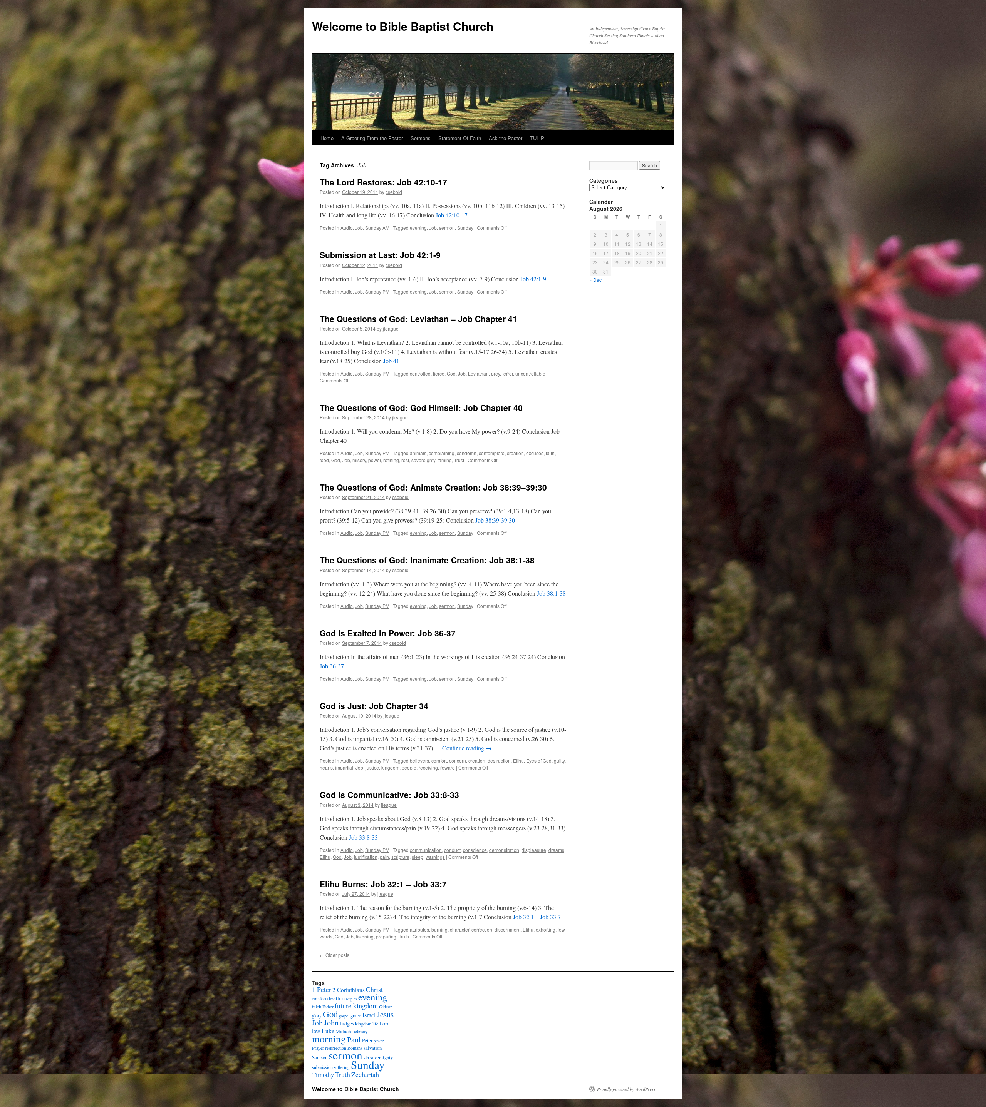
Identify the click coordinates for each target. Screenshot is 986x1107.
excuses (534, 453)
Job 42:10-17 (422, 182)
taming (445, 460)
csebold (394, 192)
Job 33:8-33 (436, 794)
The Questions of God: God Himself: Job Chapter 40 (421, 407)
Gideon (385, 1006)
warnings (435, 856)
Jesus (385, 1014)
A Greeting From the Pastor (372, 138)
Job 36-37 (437, 633)
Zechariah (365, 1074)
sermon (447, 227)
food (324, 460)
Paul (354, 1039)
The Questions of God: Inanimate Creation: (427, 560)
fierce (438, 373)
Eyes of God (539, 760)
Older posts (334, 955)
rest (405, 460)
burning (439, 929)
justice (372, 767)
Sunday (465, 227)
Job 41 (391, 361)
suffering (342, 1067)
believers (419, 760)
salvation (373, 1048)
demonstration (504, 850)
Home (327, 138)
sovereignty (423, 460)
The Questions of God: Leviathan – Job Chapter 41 (418, 318)
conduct (452, 850)
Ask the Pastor (505, 138)
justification (365, 856)
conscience (475, 850)
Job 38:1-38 (512, 560)
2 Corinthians (348, 989)
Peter (367, 1040)
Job (359, 227)
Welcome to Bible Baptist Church (402, 26)
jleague (391, 328)
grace (355, 1015)
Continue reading (467, 748)
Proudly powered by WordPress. (627, 1089)
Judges (347, 1023)
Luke (328, 1031)
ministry (360, 1031)
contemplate (492, 453)
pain (384, 856)
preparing (386, 936)
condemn (466, 453)
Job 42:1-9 (420, 254)
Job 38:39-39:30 (495, 520)
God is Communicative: (389, 794)
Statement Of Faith (459, 138)
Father (328, 1007)
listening (365, 936)
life (375, 1024)
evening (418, 227)
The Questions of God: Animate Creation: (433, 487)
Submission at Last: (380, 254)
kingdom (390, 767)
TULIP (537, 138)
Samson (319, 1057)
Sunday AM (377, 227)
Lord (384, 1023)
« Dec (595, 279)
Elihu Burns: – (383, 884)
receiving (428, 767)
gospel (344, 1016)
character (459, 929)
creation (515, 453)
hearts (326, 767)
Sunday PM (377, 291)
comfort (439, 760)
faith (550, 453)
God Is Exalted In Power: (388, 633)
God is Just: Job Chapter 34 (374, 705)
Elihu (518, 760)
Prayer (318, 1048)
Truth (404, 936)
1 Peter (321, 989)
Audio (346, 227)
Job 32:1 (387, 884)
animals (418, 453)
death (333, 998)
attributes (419, 929)
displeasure (534, 850)
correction (481, 929)
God (451, 373)
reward (447, 767)
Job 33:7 (430, 884)
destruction (499, 760)
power (374, 460)
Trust (459, 460)
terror (507, 373)
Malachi (344, 1031)
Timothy (323, 1074)
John (331, 1022)
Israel (369, 1015)
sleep (417, 856)
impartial (344, 767)
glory (317, 1016)
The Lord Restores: (383, 182)
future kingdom (356, 1005)
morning (329, 1038)
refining (391, 460)
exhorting (545, 929)
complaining (441, 453)
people (409, 767)
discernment (507, 929)
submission (322, 1067)
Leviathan (478, 373)
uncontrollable (530, 373)
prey (495, 373)
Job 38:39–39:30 (515, 487)
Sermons (421, 138)
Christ (374, 989)
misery (359, 460)
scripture (400, 856)
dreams (556, 850)
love (316, 1031)
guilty (559, 760)
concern (457, 760)
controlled (420, 373)
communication (426, 850)
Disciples (349, 999)
